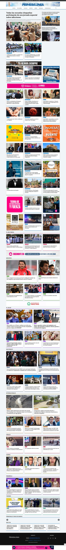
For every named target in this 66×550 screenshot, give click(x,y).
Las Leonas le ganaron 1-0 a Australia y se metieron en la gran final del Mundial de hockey (33, 296)
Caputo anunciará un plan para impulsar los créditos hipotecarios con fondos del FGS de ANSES (50, 388)
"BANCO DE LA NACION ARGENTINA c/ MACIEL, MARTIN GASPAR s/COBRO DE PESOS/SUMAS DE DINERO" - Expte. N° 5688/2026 (26, 528)
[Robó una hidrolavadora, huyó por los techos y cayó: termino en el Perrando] (33, 218)
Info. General (19, 8)
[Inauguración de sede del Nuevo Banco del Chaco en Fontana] (51, 238)
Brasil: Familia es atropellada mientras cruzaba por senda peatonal (14, 449)
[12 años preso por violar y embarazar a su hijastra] (14, 112)
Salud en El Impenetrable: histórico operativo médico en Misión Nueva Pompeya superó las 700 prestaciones (14, 344)
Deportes (31, 8)
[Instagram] (36, 0)
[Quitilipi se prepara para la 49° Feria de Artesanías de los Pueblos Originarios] (33, 147)
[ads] (23, 63)
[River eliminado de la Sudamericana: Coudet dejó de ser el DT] (14, 288)
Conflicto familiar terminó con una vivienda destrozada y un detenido (32, 209)
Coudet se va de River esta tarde (50, 295)
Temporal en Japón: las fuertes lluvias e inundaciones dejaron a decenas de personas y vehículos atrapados (46, 412)
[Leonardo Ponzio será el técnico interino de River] (49, 267)
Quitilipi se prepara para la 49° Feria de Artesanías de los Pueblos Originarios (32, 156)
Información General (27, 99)
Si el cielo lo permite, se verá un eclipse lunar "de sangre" (31, 120)
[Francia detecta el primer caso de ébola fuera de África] (33, 335)
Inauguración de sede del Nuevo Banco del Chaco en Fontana (50, 246)
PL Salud (8, 323)
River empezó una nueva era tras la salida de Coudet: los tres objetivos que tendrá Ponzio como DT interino (21, 278)
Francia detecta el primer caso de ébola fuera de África (32, 343)
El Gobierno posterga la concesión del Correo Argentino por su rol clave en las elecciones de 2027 (49, 370)
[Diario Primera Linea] (33, 4)
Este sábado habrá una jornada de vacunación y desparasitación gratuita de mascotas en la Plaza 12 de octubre (14, 79)
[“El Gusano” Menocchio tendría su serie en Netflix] (33, 461)
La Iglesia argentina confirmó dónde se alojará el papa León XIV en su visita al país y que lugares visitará (32, 388)
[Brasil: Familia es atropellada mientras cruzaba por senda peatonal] (14, 441)
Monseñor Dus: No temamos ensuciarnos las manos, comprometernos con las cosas (13, 156)
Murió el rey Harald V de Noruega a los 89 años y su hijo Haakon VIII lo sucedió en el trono (32, 429)
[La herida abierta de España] (14, 183)
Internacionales (48, 8)
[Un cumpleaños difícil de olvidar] (33, 441)
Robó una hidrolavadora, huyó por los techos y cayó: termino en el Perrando (33, 227)
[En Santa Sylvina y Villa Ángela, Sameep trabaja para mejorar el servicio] (33, 183)
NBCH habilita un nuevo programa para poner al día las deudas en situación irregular (50, 156)
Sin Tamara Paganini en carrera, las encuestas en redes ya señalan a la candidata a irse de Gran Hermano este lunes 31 (14, 491)
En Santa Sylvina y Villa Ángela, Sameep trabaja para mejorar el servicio (31, 191)
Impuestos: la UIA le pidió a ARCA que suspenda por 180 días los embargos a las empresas (14, 388)
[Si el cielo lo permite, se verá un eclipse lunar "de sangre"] (33, 112)
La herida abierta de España (12, 190)
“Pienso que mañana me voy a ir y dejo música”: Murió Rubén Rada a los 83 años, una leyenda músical (15, 469)
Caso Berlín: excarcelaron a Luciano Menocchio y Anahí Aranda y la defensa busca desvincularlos (51, 120)
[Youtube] (39, 0)
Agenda (36, 8)
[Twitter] (37, 0)
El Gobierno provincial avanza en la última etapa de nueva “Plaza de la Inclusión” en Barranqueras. (32, 247)
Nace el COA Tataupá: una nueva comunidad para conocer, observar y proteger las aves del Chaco (32, 511)
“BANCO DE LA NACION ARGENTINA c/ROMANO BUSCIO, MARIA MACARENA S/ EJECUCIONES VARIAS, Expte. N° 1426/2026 (12, 528)
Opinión (8, 188)
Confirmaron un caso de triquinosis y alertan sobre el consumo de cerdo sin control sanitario (51, 344)
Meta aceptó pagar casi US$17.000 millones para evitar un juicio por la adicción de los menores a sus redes (51, 429)
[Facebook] (34, 0)
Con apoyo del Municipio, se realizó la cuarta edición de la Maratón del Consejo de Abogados (32, 56)
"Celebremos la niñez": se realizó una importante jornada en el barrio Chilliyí (14, 56)
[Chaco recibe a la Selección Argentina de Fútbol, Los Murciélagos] (14, 238)
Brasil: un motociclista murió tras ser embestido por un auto (51, 449)
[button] (56, 8)
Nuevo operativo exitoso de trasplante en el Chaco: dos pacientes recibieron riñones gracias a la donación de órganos (46, 327)
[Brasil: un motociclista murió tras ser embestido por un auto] (51, 441)
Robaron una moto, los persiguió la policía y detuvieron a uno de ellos (32, 78)
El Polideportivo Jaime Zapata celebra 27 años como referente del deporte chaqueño (32, 173)
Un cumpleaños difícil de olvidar (32, 448)
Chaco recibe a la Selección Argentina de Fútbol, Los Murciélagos (15, 246)
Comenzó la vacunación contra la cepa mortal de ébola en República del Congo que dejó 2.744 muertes (14, 429)
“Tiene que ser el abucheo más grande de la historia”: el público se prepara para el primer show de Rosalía (50, 470)
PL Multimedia (8, 244)
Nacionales (41, 8)
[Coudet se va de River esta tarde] (51, 288)
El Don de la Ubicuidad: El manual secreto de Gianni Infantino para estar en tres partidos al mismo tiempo (51, 191)
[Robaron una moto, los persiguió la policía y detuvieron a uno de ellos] (33, 70)
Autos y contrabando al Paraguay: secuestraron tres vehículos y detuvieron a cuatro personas (14, 102)
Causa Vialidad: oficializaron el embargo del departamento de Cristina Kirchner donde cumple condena (31, 103)
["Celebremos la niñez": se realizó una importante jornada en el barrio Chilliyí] (14, 47)
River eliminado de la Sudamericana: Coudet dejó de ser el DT (14, 296)
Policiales (25, 8)
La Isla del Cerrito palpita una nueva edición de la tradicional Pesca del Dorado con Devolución (14, 511)
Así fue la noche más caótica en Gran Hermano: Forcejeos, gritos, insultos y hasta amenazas (51, 491)
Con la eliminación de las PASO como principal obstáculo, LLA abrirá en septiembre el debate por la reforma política (21, 369)
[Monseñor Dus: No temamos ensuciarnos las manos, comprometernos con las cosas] (14, 147)
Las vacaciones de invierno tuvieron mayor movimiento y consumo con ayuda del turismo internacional (51, 511)
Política (14, 8)
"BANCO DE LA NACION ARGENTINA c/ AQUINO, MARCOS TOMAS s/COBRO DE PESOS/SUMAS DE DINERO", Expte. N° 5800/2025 (40, 528)
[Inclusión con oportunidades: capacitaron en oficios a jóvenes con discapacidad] (33, 129)
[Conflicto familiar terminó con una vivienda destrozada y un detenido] (33, 201)
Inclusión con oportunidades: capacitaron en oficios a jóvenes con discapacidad (32, 138)
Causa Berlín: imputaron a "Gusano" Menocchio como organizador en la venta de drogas (50, 102)
